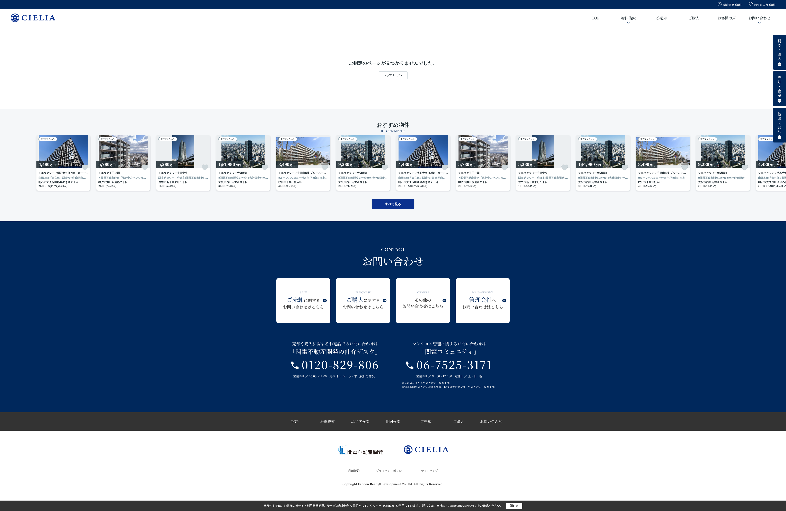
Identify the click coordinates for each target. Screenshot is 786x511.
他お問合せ (779, 123)
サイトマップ (429, 471)
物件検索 (628, 17)
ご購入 (693, 17)
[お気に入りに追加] (85, 167)
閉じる (514, 505)
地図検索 (393, 421)
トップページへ (393, 75)
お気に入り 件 (765, 4)
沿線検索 (327, 421)
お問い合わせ (759, 17)
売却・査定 (779, 87)
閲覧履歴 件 (732, 4)
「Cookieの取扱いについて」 (461, 505)
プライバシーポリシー (390, 471)
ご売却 (661, 17)
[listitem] (303, 163)
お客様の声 (726, 17)
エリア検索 (360, 421)
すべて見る (393, 204)
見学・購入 (779, 50)
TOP (596, 17)
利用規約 (354, 471)
